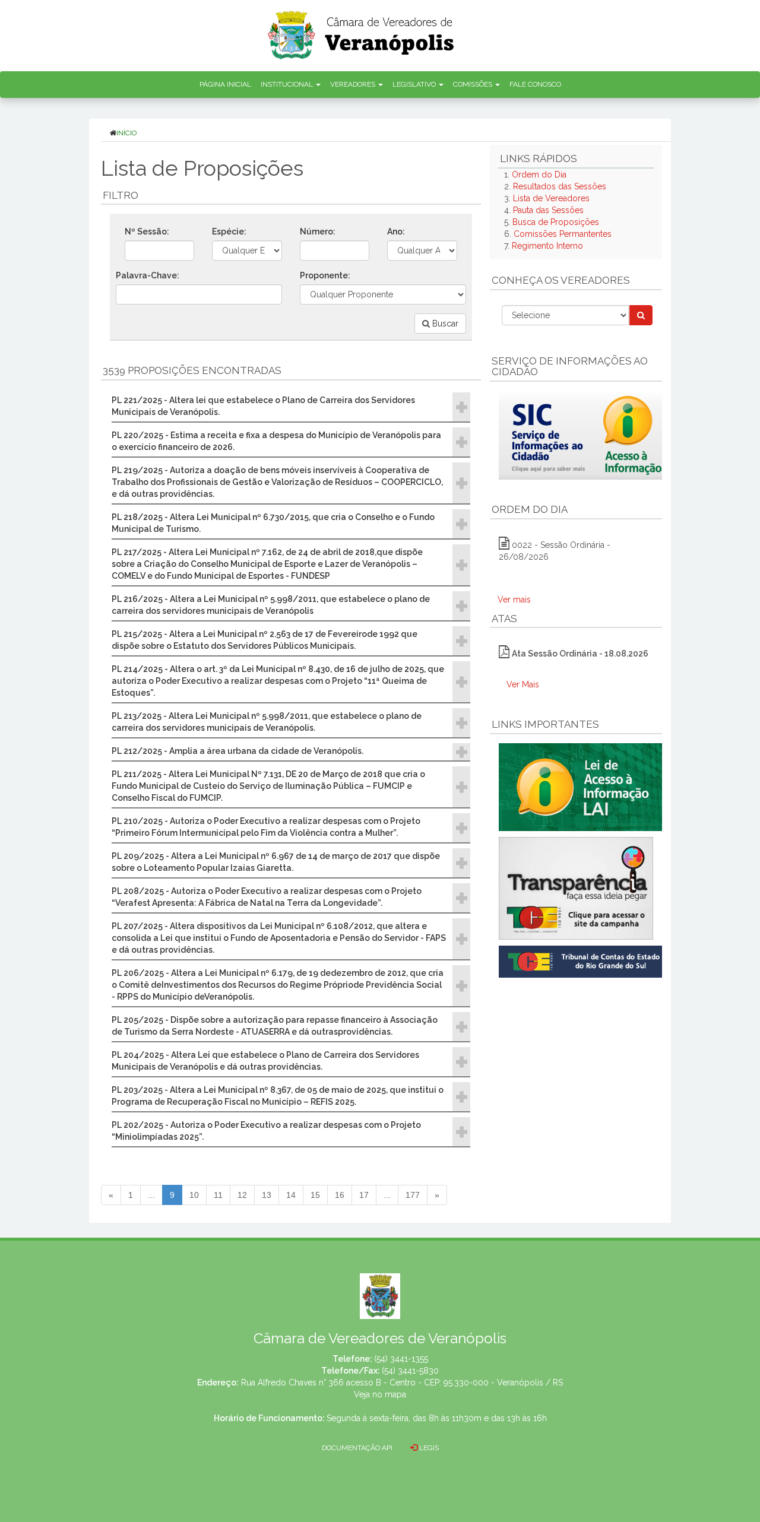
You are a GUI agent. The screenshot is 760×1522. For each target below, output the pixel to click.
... (151, 1195)
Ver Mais (522, 684)
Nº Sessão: (147, 231)
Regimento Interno (547, 246)
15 (315, 1195)
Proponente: (325, 275)
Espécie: (229, 231)
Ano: (396, 231)
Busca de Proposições (555, 222)
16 (339, 1195)
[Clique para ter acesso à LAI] (583, 786)
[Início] (361, 31)
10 (194, 1195)
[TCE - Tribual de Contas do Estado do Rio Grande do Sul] (583, 960)
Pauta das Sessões (548, 210)
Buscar (444, 323)
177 (413, 1195)
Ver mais (514, 599)
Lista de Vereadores (551, 198)
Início (126, 133)
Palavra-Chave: (147, 275)
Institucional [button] (288, 84)
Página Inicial (225, 84)
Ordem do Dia (539, 174)
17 (364, 1195)
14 (291, 1195)
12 (242, 1195)
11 (218, 1195)
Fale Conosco (535, 84)
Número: (317, 231)
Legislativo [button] (415, 84)
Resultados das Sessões (559, 186)
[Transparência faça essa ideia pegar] (576, 888)
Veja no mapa (380, 1394)
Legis (428, 1448)
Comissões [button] (473, 84)
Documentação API (357, 1448)
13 (266, 1195)
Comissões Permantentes (563, 234)
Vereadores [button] (353, 84)
